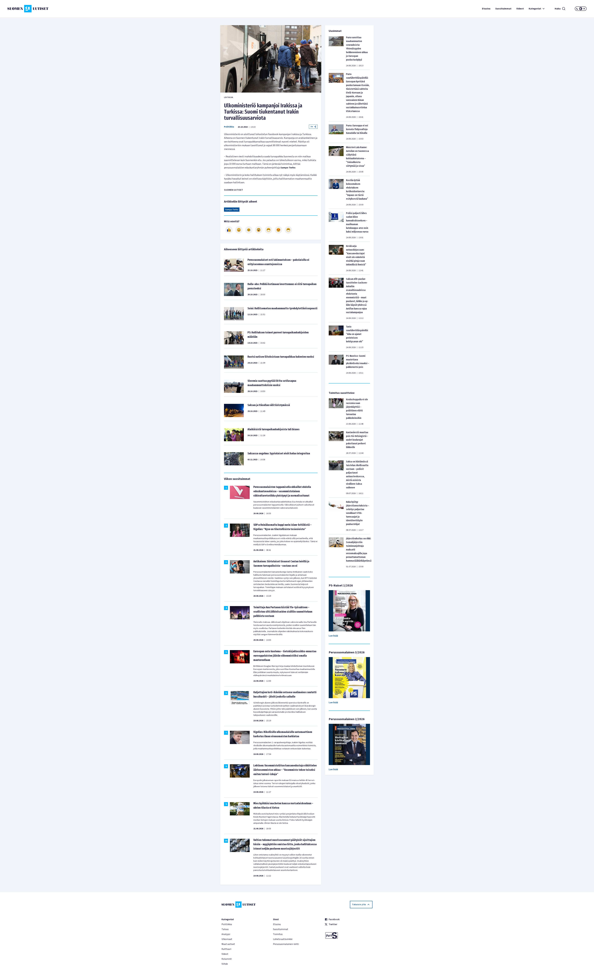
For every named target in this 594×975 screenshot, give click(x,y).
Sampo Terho (231, 209)
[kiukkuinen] (258, 230)
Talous (225, 929)
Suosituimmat (503, 8)
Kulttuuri (226, 949)
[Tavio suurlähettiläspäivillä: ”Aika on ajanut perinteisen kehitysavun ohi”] (336, 337)
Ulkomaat (227, 939)
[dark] (577, 8)
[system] (580, 8)
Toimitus (278, 934)
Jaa (311, 126)
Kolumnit (227, 959)
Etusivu (486, 8)
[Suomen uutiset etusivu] (55, 8)
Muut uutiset (228, 944)
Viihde (225, 964)
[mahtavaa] (268, 230)
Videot (520, 8)
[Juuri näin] (229, 230)
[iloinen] (239, 230)
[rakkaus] (278, 230)
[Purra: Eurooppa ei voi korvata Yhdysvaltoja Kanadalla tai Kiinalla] (336, 132)
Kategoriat (535, 8)
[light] (584, 8)
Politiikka (229, 126)
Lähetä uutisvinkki (282, 939)
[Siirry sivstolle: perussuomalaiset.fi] (348, 935)
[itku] (248, 230)
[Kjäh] (288, 230)
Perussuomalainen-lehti (286, 944)
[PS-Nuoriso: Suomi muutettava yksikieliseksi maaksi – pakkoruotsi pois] (336, 364)
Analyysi (226, 934)
